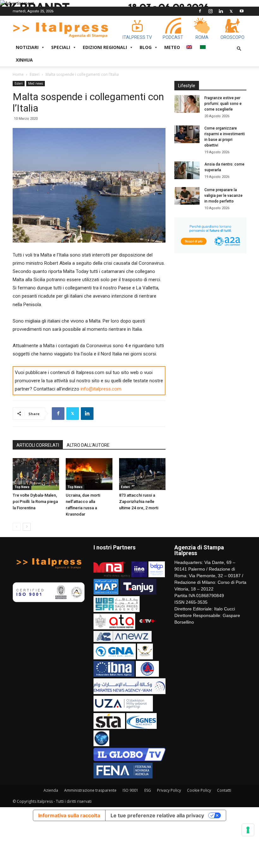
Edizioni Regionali (105, 47)
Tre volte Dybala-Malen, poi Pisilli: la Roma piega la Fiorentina (35, 501)
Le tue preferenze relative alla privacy (157, 815)
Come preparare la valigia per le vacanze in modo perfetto (223, 195)
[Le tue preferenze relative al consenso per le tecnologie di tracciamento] (248, 830)
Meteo (172, 47)
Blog (146, 47)
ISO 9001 (130, 790)
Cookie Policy (199, 790)
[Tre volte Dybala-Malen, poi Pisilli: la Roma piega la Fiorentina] (36, 474)
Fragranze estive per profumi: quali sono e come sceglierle (223, 104)
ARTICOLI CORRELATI (37, 445)
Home (18, 74)
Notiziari (27, 47)
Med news (35, 83)
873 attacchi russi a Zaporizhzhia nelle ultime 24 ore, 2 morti (138, 501)
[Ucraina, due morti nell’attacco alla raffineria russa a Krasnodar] (89, 474)
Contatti (224, 790)
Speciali (60, 47)
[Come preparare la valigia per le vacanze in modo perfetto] (187, 196)
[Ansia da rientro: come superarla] (187, 170)
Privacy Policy (169, 790)
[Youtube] (241, 11)
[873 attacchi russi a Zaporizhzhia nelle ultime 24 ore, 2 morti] (142, 474)
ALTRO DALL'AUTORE (88, 445)
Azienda (51, 790)
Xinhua (24, 60)
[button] (238, 49)
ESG (147, 790)
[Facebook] (200, 11)
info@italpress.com (101, 389)
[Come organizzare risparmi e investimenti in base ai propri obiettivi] (187, 134)
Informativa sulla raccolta (69, 815)
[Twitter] (231, 11)
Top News (22, 487)
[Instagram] (210, 11)
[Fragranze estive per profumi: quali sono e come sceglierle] (187, 104)
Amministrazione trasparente (90, 790)
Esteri (34, 74)
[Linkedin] (221, 11)
